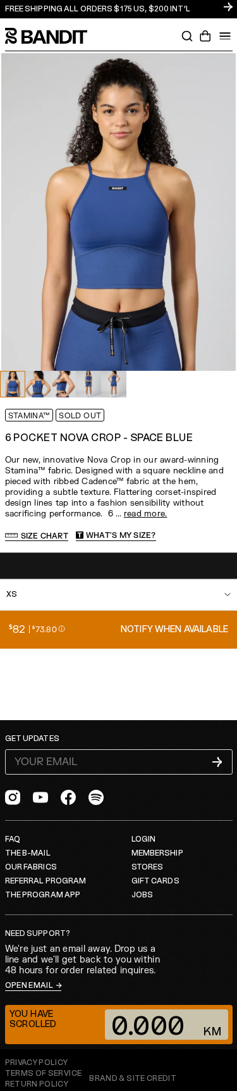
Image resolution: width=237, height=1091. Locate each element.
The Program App (43, 895)
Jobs (142, 895)
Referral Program (46, 881)
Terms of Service (43, 1073)
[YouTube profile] (40, 797)
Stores (147, 867)
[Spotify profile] (96, 797)
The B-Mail (28, 853)
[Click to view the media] (38, 384)
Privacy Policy (36, 1063)
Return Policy (37, 1084)
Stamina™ (29, 416)
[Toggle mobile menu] (225, 36)
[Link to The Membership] (118, 9)
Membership (157, 853)
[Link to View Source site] (132, 1079)
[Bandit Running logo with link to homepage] (52, 36)
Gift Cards (155, 881)
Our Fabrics (31, 867)
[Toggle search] (187, 36)
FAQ (12, 839)
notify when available (174, 629)
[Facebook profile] (68, 797)
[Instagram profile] (12, 797)
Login (143, 839)
